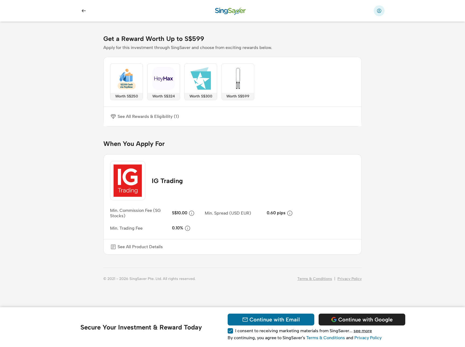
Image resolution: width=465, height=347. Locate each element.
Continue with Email (274, 319)
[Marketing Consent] (230, 331)
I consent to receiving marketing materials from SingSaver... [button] (303, 330)
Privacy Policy (349, 278)
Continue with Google (365, 319)
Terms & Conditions (314, 278)
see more (363, 330)
